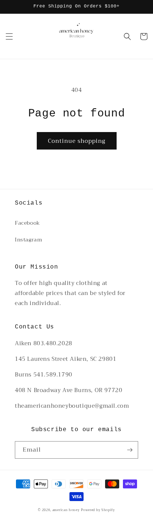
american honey (66, 510)
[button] (9, 36)
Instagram (28, 239)
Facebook (27, 222)
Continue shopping (76, 141)
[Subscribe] (129, 450)
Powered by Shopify (98, 510)
